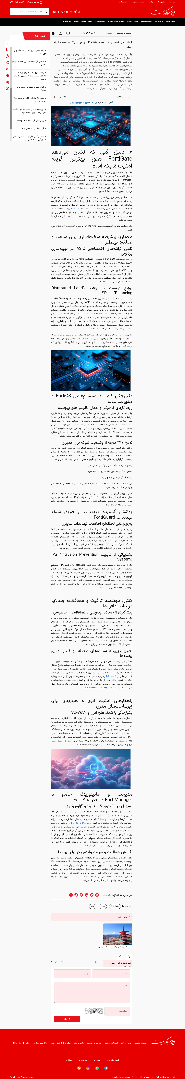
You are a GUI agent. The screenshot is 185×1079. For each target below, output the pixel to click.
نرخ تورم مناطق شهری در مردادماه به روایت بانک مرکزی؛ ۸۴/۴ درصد (29, 111)
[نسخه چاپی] (53, 33)
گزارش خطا (55, 962)
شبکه (92, 906)
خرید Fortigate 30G (81, 823)
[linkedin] (80, 895)
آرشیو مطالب (123, 2)
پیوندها (151, 2)
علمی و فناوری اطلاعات (116, 21)
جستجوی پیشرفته (138, 2)
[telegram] (98, 895)
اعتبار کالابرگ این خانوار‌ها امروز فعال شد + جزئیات (29, 100)
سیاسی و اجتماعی (132, 21)
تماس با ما (161, 2)
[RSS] (79, 1068)
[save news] (60, 33)
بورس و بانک (159, 21)
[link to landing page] (163, 12)
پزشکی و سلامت (86, 21)
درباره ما (172, 2)
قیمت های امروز (113, 1060)
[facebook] (70, 895)
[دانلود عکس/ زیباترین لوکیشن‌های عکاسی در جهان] (117, 934)
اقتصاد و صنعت (146, 21)
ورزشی (76, 21)
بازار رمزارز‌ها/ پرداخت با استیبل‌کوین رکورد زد (30, 52)
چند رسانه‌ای (67, 21)
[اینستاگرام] (88, 1068)
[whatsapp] (85, 895)
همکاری (69, 1060)
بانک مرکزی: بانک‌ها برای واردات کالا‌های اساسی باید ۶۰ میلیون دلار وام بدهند (30, 76)
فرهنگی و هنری (100, 21)
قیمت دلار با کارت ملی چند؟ (32, 128)
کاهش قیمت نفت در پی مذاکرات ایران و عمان (29, 63)
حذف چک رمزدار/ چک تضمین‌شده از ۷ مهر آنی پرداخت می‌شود (29, 138)
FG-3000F (111, 676)
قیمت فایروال (72, 209)
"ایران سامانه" (16, 1077)
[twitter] (91, 895)
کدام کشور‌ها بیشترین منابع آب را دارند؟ (31, 89)
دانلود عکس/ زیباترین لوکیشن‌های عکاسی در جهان (115, 947)
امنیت (103, 906)
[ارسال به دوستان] (68, 33)
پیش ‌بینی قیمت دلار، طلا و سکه (30, 120)
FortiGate (115, 906)
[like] (96, 962)
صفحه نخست (170, 21)
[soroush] (75, 895)
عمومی (109, 33)
